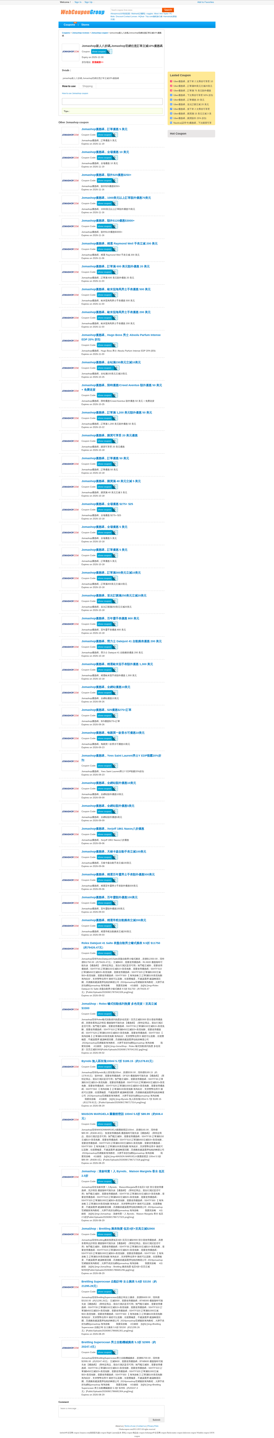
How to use (69, 86)
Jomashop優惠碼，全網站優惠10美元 (106, 687)
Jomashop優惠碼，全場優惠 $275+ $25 (107, 504)
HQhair (141, 16)
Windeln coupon (203, 1433)
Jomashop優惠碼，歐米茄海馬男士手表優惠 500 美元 (116, 289)
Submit (156, 1419)
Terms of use (129, 1426)
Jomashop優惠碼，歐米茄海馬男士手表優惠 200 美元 (116, 312)
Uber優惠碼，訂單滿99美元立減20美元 (192, 86)
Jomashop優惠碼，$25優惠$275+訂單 (106, 709)
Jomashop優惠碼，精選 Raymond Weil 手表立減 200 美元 (120, 243)
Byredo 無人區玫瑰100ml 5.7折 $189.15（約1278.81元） (118, 1061)
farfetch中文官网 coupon (69, 1433)
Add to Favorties (205, 2)
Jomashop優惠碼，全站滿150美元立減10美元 (111, 362)
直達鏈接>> (97, 62)
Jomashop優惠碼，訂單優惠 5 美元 (104, 129)
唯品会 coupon (139, 1433)
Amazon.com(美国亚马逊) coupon (93, 1433)
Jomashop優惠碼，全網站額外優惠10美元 (109, 783)
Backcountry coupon (175, 1433)
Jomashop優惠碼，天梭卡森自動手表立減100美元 (114, 851)
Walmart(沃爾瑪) (138, 14)
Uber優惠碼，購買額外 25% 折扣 (189, 118)
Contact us (141, 1426)
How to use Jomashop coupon (75, 93)
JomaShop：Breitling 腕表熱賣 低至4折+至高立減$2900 (118, 1228)
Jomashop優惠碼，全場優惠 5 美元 (104, 526)
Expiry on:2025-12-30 (93, 57)
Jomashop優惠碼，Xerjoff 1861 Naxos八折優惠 (113, 828)
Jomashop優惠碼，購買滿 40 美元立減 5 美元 (111, 481)
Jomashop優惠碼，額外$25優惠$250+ (106, 174)
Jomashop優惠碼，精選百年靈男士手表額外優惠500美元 (118, 874)
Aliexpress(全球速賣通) (120, 14)
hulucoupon (83, 11)
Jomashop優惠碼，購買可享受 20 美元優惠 (110, 435)
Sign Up (88, 2)
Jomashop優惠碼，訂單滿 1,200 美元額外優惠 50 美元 (117, 412)
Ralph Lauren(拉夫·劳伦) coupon (120, 1433)
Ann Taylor (164, 14)
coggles (149, 14)
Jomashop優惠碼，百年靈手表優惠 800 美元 (110, 618)
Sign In (78, 2)
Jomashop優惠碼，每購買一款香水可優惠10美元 (113, 732)
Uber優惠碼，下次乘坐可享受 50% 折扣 (193, 95)
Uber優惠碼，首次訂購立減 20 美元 (191, 104)
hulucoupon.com (126, 1429)
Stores (85, 24)
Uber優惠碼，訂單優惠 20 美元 (188, 100)
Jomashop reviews (80, 33)
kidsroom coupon (190, 1433)
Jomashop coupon (99, 33)
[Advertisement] (191, 49)
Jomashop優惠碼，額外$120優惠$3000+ (108, 220)
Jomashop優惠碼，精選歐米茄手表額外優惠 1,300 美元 (117, 664)
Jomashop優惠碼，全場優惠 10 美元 (105, 152)
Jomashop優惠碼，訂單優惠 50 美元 (105, 458)
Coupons (69, 24)
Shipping (87, 86)
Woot (156, 14)
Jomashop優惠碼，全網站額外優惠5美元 (108, 805)
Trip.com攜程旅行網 (153, 16)
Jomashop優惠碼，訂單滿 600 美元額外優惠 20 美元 (116, 266)
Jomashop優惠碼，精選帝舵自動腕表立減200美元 (114, 920)
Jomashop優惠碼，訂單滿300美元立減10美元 (111, 572)
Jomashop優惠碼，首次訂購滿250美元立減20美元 (114, 595)
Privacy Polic (153, 1426)
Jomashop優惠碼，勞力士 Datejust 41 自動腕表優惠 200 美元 (122, 641)
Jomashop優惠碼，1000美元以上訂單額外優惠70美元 (116, 197)
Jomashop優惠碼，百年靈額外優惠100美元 (110, 897)
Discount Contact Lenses (126, 16)
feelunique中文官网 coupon (156, 1433)
